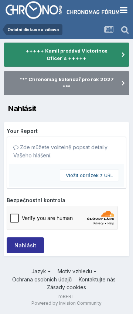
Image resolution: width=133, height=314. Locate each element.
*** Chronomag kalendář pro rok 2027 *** (67, 83)
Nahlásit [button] (25, 245)
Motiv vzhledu (75, 271)
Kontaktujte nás (97, 279)
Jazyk (39, 271)
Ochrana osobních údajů (42, 279)
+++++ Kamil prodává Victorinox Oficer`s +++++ (66, 54)
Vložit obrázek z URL (89, 175)
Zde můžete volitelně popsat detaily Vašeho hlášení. (60, 151)
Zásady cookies (66, 287)
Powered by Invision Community (66, 303)
